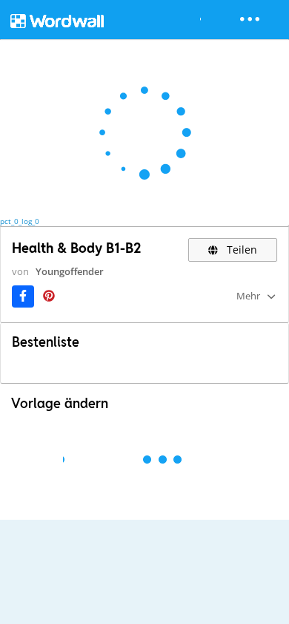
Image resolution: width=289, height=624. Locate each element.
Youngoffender (70, 271)
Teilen (240, 250)
